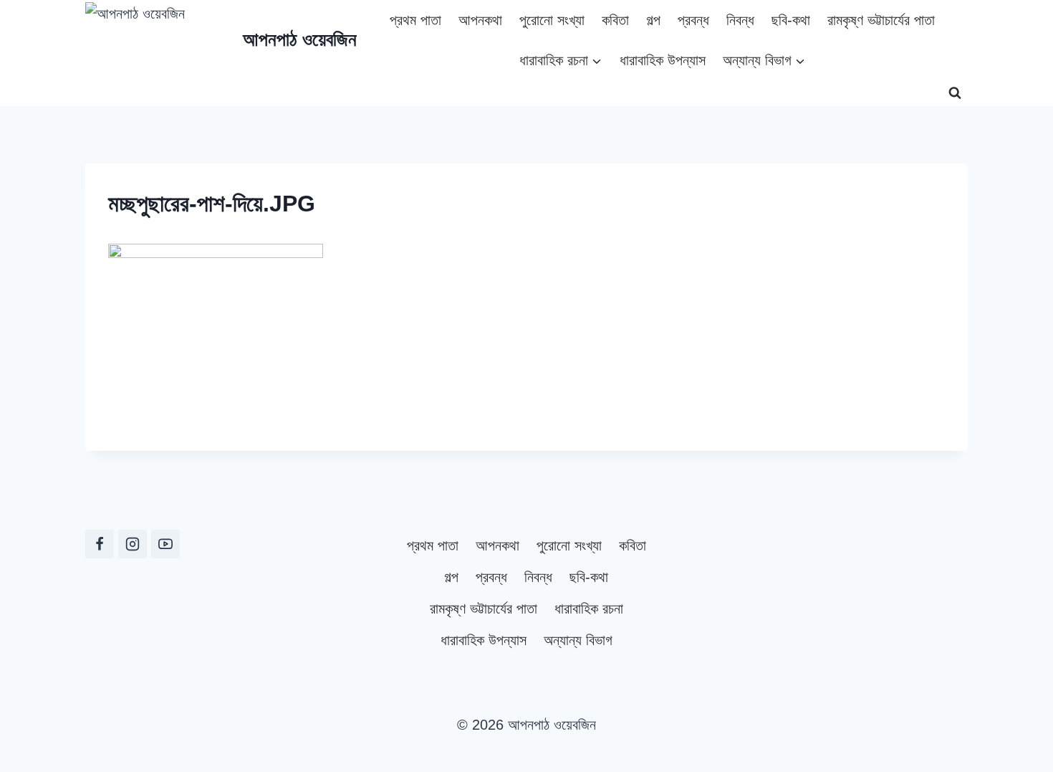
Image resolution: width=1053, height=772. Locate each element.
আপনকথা (480, 20)
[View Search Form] (955, 93)
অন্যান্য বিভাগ (578, 640)
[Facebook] (99, 544)
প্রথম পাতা (415, 20)
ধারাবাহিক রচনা (588, 608)
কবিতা (615, 20)
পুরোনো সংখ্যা (552, 20)
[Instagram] (132, 544)
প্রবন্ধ (693, 20)
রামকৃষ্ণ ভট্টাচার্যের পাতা (881, 20)
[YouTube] (165, 544)
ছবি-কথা (790, 20)
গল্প (653, 20)
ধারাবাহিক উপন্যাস (663, 60)
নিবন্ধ (740, 20)
